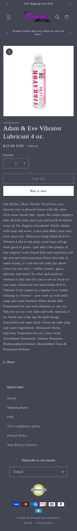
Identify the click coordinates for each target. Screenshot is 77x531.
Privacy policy (45, 522)
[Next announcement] (70, 4)
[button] (8, 17)
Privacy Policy (17, 435)
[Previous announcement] (7, 4)
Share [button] (11, 362)
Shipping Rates (17, 407)
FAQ (10, 417)
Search (11, 398)
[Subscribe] (62, 472)
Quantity (8, 155)
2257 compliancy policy (24, 426)
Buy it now (38, 191)
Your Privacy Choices (22, 445)
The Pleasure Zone (36, 517)
